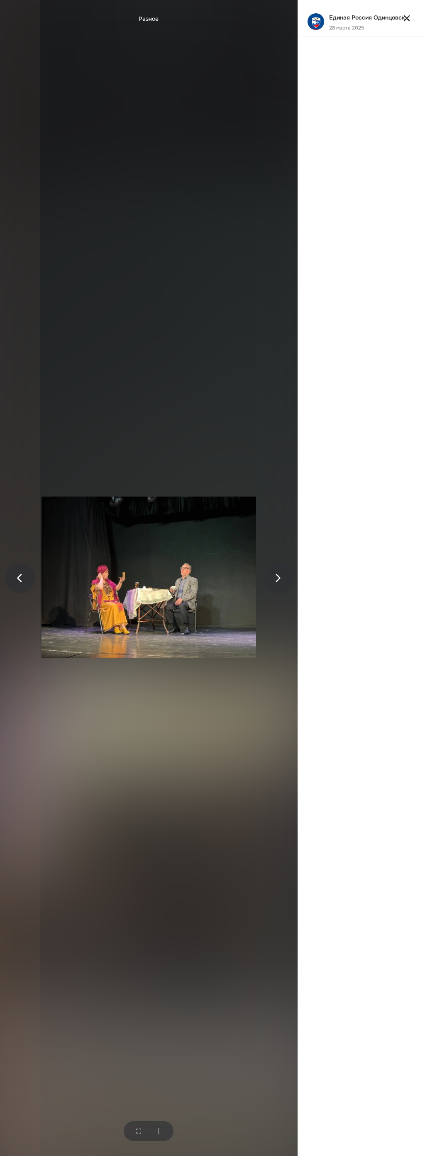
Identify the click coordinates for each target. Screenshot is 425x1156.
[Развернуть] (138, 1131)
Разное (149, 18)
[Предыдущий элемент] (20, 578)
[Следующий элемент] (278, 578)
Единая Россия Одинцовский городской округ (370, 17)
